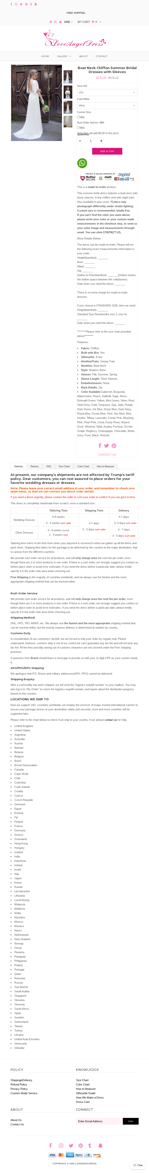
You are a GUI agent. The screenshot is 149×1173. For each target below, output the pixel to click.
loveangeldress (85, 1163)
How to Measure (105, 466)
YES (82, 117)
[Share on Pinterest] (114, 446)
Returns (35, 466)
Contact (102, 56)
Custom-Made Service (24, 1093)
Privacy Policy (19, 1088)
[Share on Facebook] (99, 446)
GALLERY (62, 56)
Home (45, 56)
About (83, 56)
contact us (111, 719)
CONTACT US (112, 232)
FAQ (48, 466)
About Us (16, 1120)
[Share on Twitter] (106, 446)
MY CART (87, 21)
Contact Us (17, 1124)
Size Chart (64, 466)
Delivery (18, 466)
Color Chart (83, 466)
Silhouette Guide (85, 1093)
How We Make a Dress (90, 1097)
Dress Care (83, 1101)
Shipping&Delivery (21, 1080)
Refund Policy (19, 1084)
